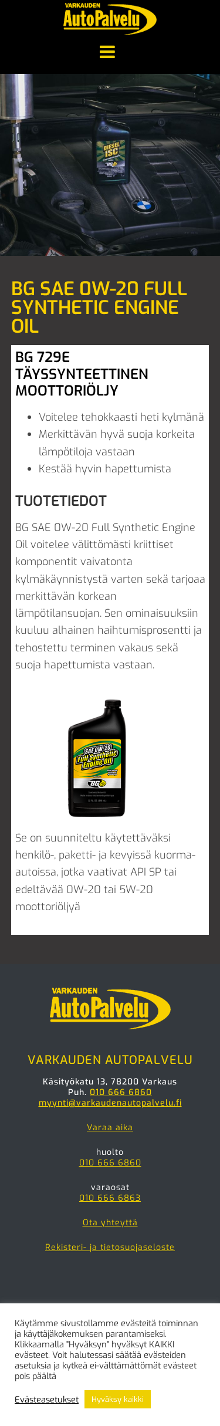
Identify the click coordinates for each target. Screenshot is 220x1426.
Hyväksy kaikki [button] (118, 1399)
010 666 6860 (121, 1092)
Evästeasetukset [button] (47, 1399)
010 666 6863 (110, 1198)
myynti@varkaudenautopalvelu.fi (110, 1103)
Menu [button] (110, 53)
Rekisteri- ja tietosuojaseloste (110, 1247)
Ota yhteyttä (110, 1222)
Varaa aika (110, 1127)
